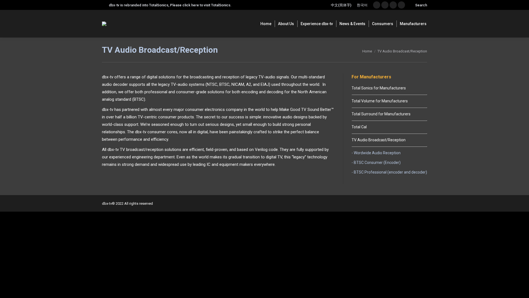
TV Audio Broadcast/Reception (379, 140)
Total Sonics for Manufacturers (379, 88)
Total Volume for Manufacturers (380, 101)
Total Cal (359, 127)
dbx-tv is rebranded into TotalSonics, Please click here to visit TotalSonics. (170, 5)
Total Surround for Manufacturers (381, 114)
